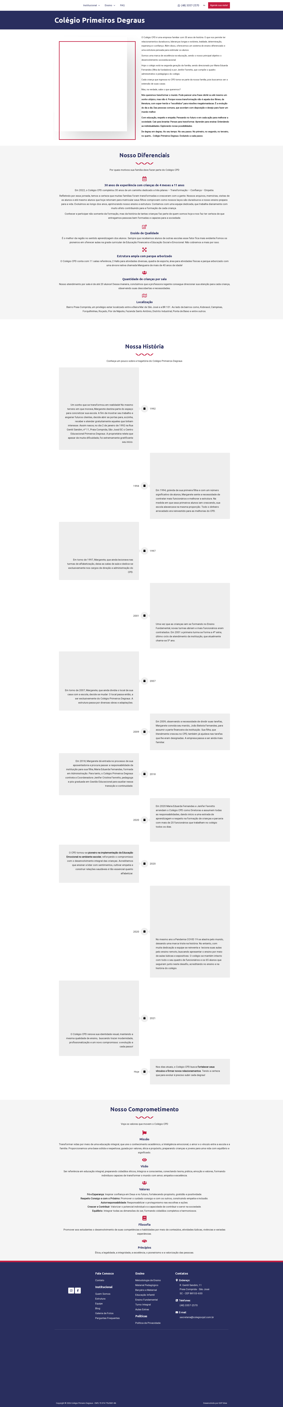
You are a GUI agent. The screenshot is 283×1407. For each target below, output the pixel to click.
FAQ (122, 5)
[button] (98, 5)
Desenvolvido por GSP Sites (215, 1403)
